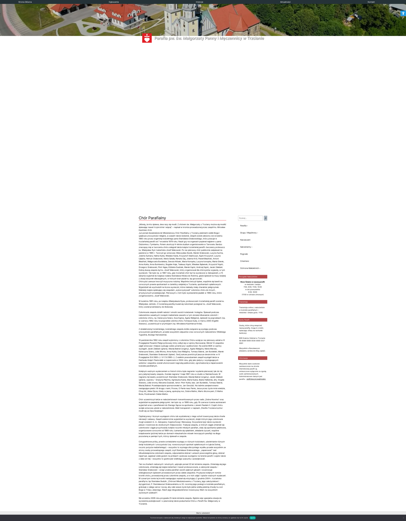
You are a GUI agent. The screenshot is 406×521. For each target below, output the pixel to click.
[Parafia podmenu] (247, 225)
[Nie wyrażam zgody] (403, 518)
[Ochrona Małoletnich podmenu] (259, 268)
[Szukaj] (265, 218)
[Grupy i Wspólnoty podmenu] (257, 232)
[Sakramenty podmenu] (251, 246)
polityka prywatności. (256, 379)
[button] (403, 13)
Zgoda (252, 518)
